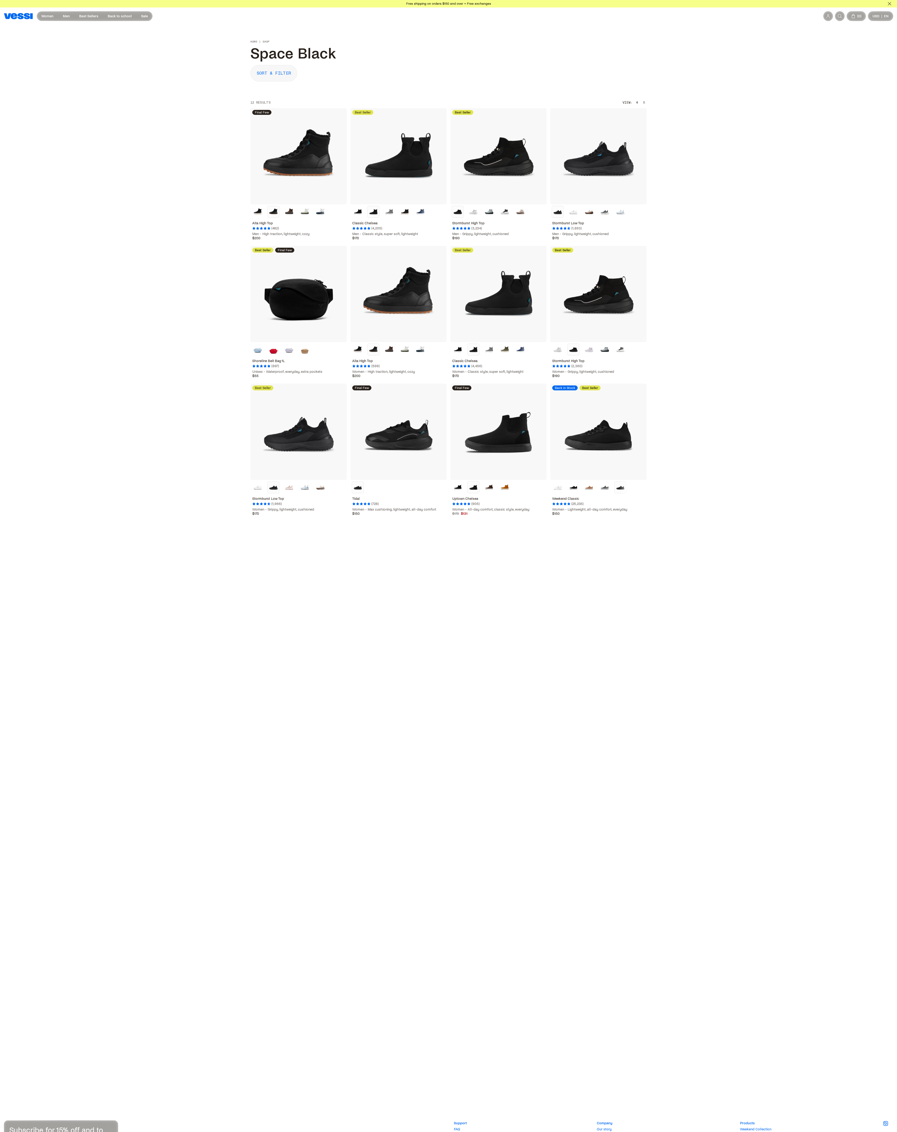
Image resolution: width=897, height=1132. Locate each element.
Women (47, 16)
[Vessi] (18, 16)
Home (253, 41)
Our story (604, 1129)
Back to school (120, 16)
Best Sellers (88, 16)
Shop (266, 41)
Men (66, 16)
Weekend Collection (755, 1129)
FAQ (457, 1129)
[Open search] (840, 16)
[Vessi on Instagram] (888, 1123)
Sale (144, 16)
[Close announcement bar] (889, 3)
